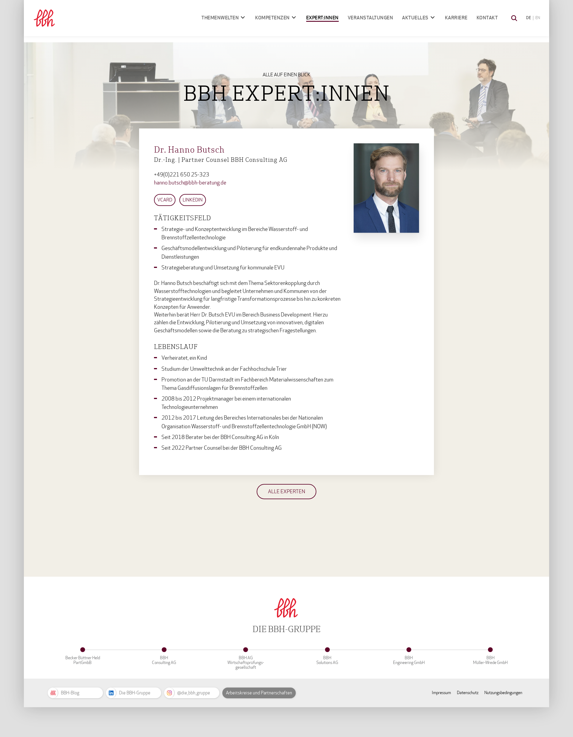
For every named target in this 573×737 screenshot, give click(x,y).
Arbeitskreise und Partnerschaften (259, 693)
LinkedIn (193, 200)
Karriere (456, 18)
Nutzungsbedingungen (503, 692)
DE (528, 17)
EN (537, 17)
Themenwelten (220, 18)
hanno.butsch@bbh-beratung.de (190, 183)
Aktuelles (415, 18)
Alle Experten (286, 491)
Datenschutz (467, 692)
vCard (164, 200)
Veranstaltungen (370, 18)
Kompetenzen (272, 18)
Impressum (441, 692)
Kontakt (487, 18)
